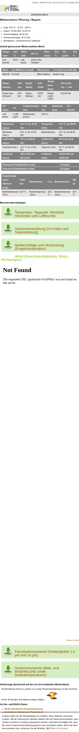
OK (47, 728)
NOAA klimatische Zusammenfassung (23, 709)
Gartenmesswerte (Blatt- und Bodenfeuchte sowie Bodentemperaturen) (37, 671)
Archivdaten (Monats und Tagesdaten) (23, 712)
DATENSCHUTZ (60, 3)
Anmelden (73, 3)
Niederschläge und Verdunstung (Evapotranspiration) (39, 247)
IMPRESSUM (45, 3)
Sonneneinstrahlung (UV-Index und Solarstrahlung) (41, 230)
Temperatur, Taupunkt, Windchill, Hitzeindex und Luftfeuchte (40, 214)
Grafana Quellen (72, 640)
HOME (35, 3)
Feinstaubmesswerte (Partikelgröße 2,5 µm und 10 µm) (45, 653)
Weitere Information (59, 728)
